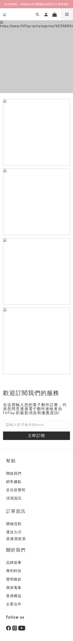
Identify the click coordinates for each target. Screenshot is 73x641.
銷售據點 (13, 481)
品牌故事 (13, 562)
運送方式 (13, 532)
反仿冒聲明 (15, 490)
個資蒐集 (13, 587)
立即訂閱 (36, 435)
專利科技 (13, 571)
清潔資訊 (13, 498)
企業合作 (13, 604)
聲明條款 (13, 579)
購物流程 (13, 524)
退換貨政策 (16, 539)
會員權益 (13, 596)
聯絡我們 (13, 473)
